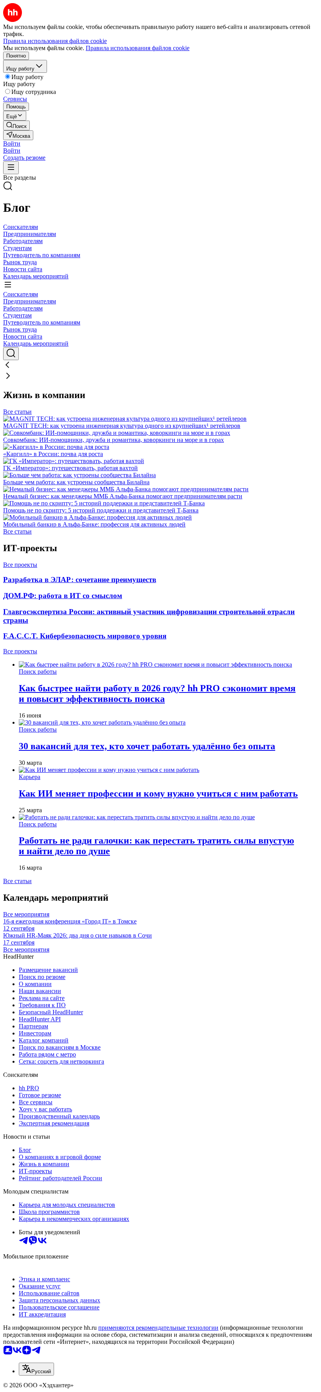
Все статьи (17, 411)
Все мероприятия (26, 914)
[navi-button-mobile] (11, 167)
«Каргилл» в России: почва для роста (53, 454)
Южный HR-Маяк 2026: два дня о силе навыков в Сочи (77, 939)
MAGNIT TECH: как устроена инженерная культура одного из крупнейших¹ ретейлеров (121, 425)
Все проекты (20, 564)
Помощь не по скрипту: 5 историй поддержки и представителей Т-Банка (100, 510)
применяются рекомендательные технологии (158, 1327)
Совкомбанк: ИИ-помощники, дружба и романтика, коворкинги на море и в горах (113, 439)
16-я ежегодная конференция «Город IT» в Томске (70, 925)
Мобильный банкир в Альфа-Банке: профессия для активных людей (94, 524)
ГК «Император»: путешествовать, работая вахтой (70, 468)
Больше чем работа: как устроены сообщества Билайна (76, 482)
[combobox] (36, 1369)
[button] (11, 143)
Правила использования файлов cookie (137, 48)
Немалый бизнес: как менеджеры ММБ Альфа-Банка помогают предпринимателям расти (122, 496)
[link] (16, 125)
